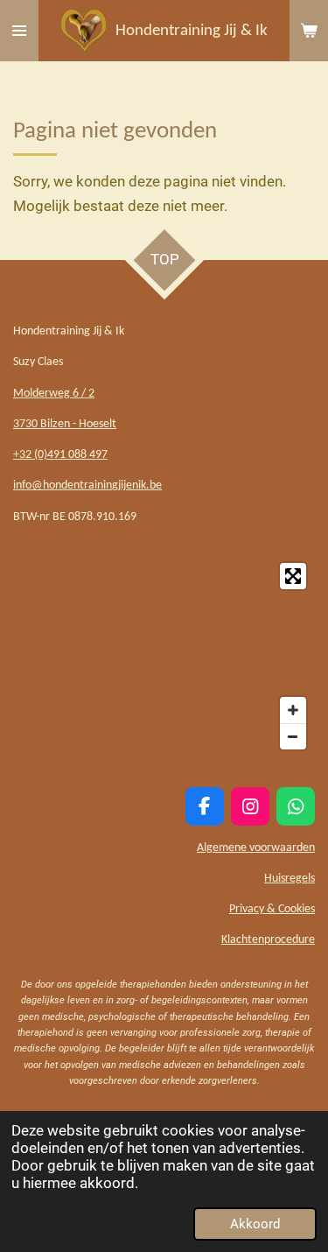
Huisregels (289, 878)
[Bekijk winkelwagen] (309, 30)
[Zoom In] (293, 710)
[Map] (164, 656)
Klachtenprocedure (268, 939)
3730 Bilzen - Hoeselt (64, 424)
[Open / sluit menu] (19, 30)
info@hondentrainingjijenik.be (87, 485)
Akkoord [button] (255, 1224)
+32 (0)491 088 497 (60, 454)
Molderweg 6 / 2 (53, 393)
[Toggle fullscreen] (293, 576)
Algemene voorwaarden (256, 848)
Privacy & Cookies (272, 909)
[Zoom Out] (293, 736)
